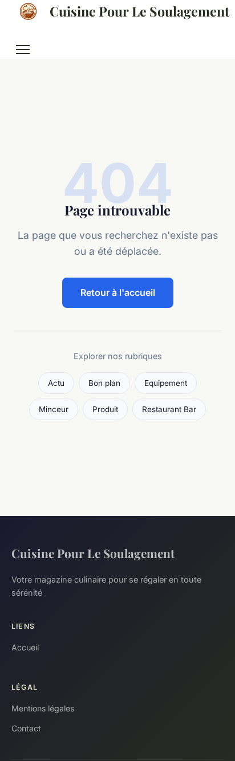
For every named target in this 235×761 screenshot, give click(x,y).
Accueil (25, 647)
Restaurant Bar (169, 409)
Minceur (53, 409)
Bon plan (104, 383)
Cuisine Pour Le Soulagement (137, 11)
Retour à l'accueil (117, 292)
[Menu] (22, 49)
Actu (56, 383)
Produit (105, 409)
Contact (26, 728)
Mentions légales (42, 708)
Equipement (165, 383)
